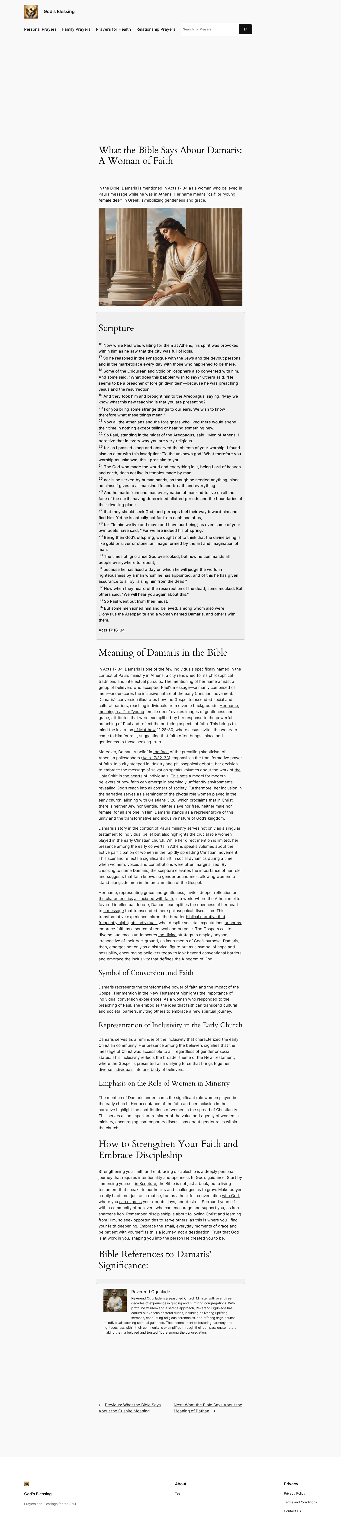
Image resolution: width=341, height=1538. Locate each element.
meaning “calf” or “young (121, 711)
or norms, (233, 922)
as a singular (228, 828)
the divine (167, 935)
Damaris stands (169, 812)
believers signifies (202, 1045)
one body (151, 1069)
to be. (219, 1238)
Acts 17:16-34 (112, 630)
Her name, (229, 705)
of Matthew (145, 729)
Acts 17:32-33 (155, 758)
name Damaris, (135, 870)
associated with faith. (154, 898)
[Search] (245, 29)
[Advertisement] (170, 76)
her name (208, 681)
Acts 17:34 (178, 188)
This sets (179, 776)
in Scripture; (146, 1183)
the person (173, 1238)
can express (130, 1201)
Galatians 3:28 (161, 800)
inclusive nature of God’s (184, 818)
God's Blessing (59, 11)
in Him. (147, 812)
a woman (178, 999)
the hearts (132, 776)
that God (230, 1232)
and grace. (196, 200)
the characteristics (116, 898)
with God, (231, 1195)
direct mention (198, 840)
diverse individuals (116, 1069)
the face (161, 751)
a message (113, 910)
